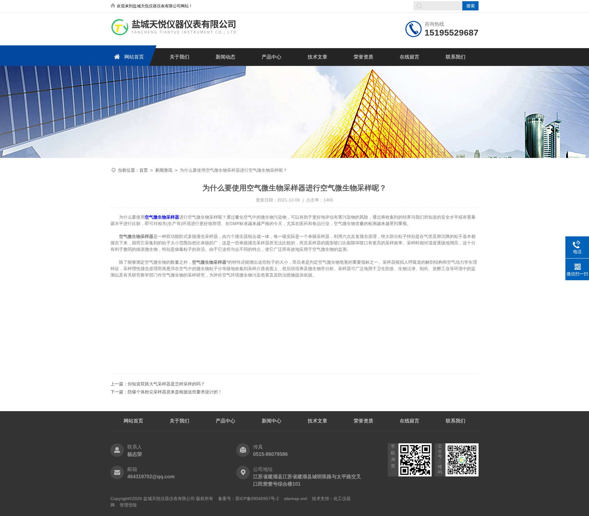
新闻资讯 (163, 170)
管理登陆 (128, 505)
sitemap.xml (295, 498)
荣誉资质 (363, 56)
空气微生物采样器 (162, 217)
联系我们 (455, 56)
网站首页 (134, 56)
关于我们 (179, 56)
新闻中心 (271, 420)
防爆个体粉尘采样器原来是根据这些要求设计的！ (175, 391)
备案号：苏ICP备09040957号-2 (248, 498)
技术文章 (317, 56)
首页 (143, 170)
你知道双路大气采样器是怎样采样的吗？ (166, 383)
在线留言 (409, 56)
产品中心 (271, 56)
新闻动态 (225, 56)
